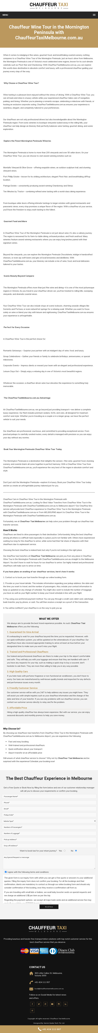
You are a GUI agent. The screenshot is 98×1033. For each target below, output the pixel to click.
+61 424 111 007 (42, 982)
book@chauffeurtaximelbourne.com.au (49, 989)
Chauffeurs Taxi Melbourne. (60, 1019)
